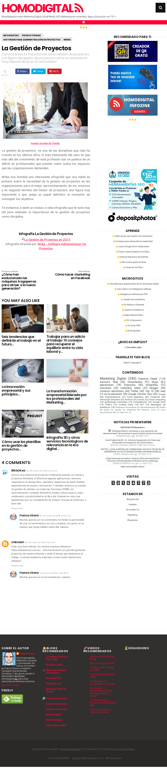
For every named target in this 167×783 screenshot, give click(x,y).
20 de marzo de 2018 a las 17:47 (55, 515)
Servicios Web (109, 382)
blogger (154, 388)
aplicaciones (107, 385)
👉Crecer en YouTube (133, 267)
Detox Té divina (54, 720)
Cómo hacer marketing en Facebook (72, 275)
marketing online (130, 388)
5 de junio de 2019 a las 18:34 (54, 573)
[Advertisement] (132, 144)
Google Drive (159, 402)
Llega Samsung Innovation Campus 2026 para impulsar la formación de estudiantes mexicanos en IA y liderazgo (132, 459)
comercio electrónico (112, 391)
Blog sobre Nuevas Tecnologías (56, 671)
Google (161, 394)
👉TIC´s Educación (133, 320)
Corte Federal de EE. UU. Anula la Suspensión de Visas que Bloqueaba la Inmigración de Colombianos (132, 441)
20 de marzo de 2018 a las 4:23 (41, 470)
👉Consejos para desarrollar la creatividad (133, 241)
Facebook (155, 397)
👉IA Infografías (132, 330)
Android (129, 399)
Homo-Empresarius (57, 698)
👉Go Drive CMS (132, 325)
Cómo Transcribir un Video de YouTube (100, 710)
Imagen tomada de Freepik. (45, 143)
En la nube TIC (53, 678)
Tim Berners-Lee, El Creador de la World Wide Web (103, 703)
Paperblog (132, 515)
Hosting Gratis (126, 404)
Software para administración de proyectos (31, 39)
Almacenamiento (148, 407)
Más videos (138, 466)
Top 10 (149, 391)
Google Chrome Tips (140, 394)
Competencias (140, 402)
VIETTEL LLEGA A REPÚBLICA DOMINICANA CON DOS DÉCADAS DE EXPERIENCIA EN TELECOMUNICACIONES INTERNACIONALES (132, 450)
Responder (17, 508)
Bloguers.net (133, 499)
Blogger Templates (70, 749)
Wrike (67, 39)
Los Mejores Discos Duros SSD (57, 658)
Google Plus (123, 412)
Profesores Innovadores (125, 407)
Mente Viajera (53, 714)
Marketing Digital (113, 378)
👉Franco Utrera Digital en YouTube (132, 251)
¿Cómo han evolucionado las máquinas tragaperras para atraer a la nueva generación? (19, 280)
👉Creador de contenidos (133, 299)
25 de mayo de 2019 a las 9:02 (40, 542)
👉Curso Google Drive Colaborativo (132, 246)
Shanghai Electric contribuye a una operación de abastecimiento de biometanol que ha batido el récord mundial (132, 432)
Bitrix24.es (18, 470)
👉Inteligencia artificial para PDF (133, 294)
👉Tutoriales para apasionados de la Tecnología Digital (133, 284)
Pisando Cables (54, 664)
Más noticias (127, 466)
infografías (11, 35)
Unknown (17, 542)
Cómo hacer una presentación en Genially (102, 682)
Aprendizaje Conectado (116, 402)
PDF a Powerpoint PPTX (102, 663)
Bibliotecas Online (148, 410)
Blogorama (132, 520)
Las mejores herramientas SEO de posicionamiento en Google (101, 692)
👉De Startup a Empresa (132, 304)
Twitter (134, 391)
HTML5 (108, 404)
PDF (142, 404)
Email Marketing (135, 397)
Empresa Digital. (148, 378)
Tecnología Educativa (110, 399)
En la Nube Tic (132, 509)
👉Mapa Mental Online (132, 315)
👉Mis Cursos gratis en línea (132, 262)
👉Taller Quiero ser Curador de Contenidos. (132, 236)
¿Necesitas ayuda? (56, 725)
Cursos (140, 399)
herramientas (135, 382)
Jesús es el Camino (56, 709)
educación (105, 388)
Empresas (130, 385)
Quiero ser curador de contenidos (120, 410)
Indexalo (133, 504)
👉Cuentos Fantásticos (133, 310)
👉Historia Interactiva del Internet (132, 257)
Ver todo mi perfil (10, 685)
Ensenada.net (53, 683)
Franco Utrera (29, 515)
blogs (155, 382)
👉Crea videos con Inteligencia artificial (132, 289)
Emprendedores (112, 397)
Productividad (31, 35)
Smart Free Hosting (56, 704)
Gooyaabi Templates (124, 749)
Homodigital (38, 8)
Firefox (162, 407)
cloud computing (157, 399)
